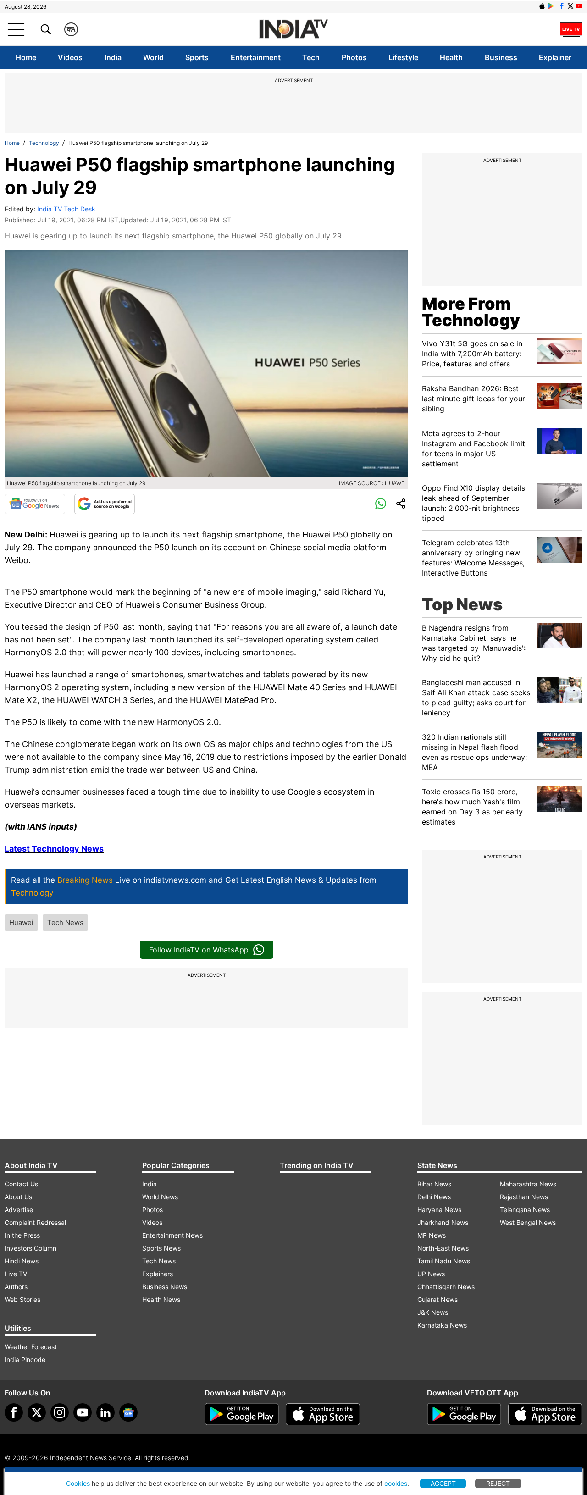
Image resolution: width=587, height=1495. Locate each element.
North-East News (443, 1248)
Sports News (161, 1248)
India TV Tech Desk (66, 209)
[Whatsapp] (380, 504)
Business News (164, 1286)
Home (26, 57)
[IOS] (542, 6)
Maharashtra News (528, 1184)
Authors (16, 1286)
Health (451, 57)
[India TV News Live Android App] (242, 1414)
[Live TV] (571, 29)
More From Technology (471, 311)
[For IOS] (545, 1414)
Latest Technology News (54, 848)
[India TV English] (293, 29)
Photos (354, 57)
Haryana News (439, 1209)
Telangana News (525, 1209)
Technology (44, 142)
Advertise (19, 1209)
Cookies (78, 1483)
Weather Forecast (31, 1347)
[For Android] (464, 1414)
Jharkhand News (442, 1222)
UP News (431, 1274)
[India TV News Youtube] (579, 6)
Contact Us (21, 1184)
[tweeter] (37, 1412)
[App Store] (323, 1414)
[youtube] (82, 1412)
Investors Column (30, 1248)
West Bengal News (528, 1222)
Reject (498, 1483)
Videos (70, 57)
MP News (431, 1235)
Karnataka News (442, 1325)
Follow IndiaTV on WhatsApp (199, 949)
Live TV (16, 1274)
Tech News (65, 922)
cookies (395, 1483)
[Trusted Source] (104, 504)
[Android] (551, 6)
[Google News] (35, 504)
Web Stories (22, 1299)
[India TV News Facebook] (562, 6)
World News (160, 1197)
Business (501, 57)
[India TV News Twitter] (570, 6)
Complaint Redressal (35, 1222)
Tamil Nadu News (443, 1261)
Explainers (157, 1274)
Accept (443, 1483)
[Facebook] (14, 1412)
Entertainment (256, 57)
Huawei (21, 922)
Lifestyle (403, 57)
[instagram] (59, 1412)
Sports (197, 57)
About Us (18, 1197)
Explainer (555, 57)
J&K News (432, 1312)
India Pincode (25, 1359)
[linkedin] (105, 1412)
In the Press (22, 1235)
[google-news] (128, 1412)
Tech (311, 57)
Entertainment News (172, 1235)
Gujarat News (437, 1299)
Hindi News (22, 1261)
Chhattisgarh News (446, 1286)
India (113, 57)
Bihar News (434, 1184)
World (153, 57)
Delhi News (434, 1197)
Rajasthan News (524, 1197)
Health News (161, 1299)
